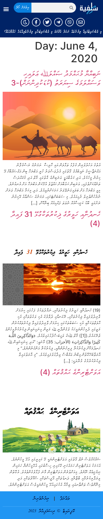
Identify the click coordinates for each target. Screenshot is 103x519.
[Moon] (25, 22)
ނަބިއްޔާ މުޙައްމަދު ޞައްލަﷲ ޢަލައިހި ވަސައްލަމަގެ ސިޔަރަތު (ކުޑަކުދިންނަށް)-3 (55, 78)
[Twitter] (47, 22)
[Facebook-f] (36, 22)
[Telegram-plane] (58, 22)
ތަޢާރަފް (65, 499)
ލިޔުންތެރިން (41, 499)
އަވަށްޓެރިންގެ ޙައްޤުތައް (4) (70, 372)
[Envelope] (80, 22)
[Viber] (69, 22)
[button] (6, 9)
